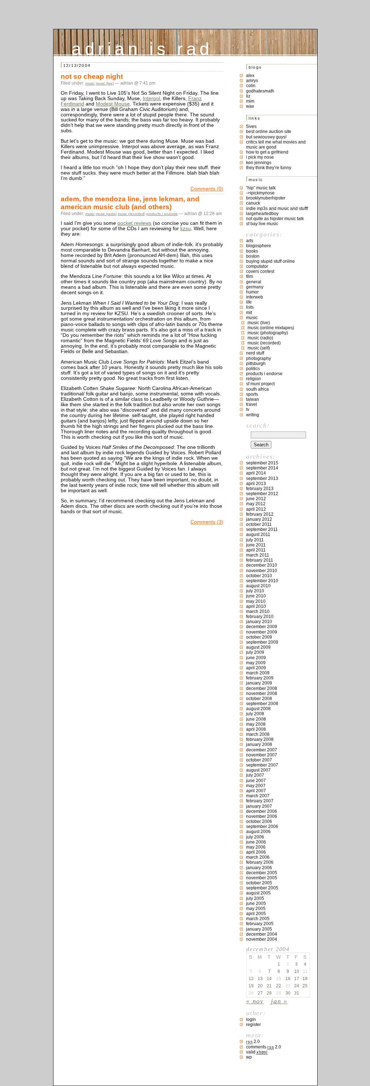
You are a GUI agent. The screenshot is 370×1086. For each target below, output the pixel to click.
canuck (253, 203)
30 (288, 993)
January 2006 (259, 867)
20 (260, 985)
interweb (254, 297)
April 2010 (256, 606)
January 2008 (259, 744)
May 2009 (256, 662)
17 (296, 978)
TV (247, 409)
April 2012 (256, 509)
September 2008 (262, 703)
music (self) (259, 348)
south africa (257, 389)
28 (269, 993)
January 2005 (259, 929)
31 (296, 993)
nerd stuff (255, 353)
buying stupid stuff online (270, 261)
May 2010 (256, 601)
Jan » (279, 1001)
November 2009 (261, 632)
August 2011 (258, 534)
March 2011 (257, 555)
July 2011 (255, 539)
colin (250, 85)
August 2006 (258, 831)
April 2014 (256, 473)
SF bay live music (262, 223)
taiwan (252, 399)
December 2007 (261, 749)
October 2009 (259, 637)
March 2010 (258, 611)
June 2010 (256, 595)
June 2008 (256, 719)
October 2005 (259, 882)
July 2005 (255, 898)
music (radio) (106, 214)
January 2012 (259, 519)
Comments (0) (206, 189)
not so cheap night (92, 76)
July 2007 (255, 775)
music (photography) (268, 332)
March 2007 (258, 795)
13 (260, 978)
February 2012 (260, 514)
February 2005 (260, 923)
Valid (256, 1052)
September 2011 (262, 529)
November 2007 (261, 754)
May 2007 (256, 785)
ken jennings (258, 162)
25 (304, 985)
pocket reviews (134, 223)
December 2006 (261, 811)
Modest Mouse (113, 104)
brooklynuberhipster (265, 198)
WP (249, 1057)
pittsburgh (256, 363)
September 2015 (262, 462)
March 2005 (258, 918)
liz (248, 96)
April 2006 (256, 852)
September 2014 (262, 468)
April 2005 (256, 913)
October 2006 (259, 821)
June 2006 (256, 842)
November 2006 (261, 816)
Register (253, 1024)
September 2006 (262, 826)
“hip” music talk (261, 187)
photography (258, 358)
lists (250, 307)
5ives (251, 126)
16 (288, 978)
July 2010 (255, 590)
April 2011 (256, 550)
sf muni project (260, 383)
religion (253, 378)
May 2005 (256, 908)
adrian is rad (142, 47)
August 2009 (258, 647)
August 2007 (258, 770)
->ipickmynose (260, 193)
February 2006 (260, 862)
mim (250, 101)
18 (304, 978)
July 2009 (255, 652)
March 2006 (258, 857)
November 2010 (261, 570)
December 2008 (261, 688)
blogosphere (258, 245)
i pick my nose (260, 157)
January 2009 (259, 683)
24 (296, 985)
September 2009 (262, 642)
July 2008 (255, 713)
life (249, 302)
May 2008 (256, 724)
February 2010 (260, 616)
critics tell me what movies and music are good (276, 144)
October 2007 (259, 760)
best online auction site (268, 131)
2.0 (253, 1041)
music (90, 83)
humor (252, 292)
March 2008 (258, 734)
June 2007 (256, 780)
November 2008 (261, 693)
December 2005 (261, 872)
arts (249, 240)
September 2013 (262, 478)
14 (269, 978)
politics (253, 368)
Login (251, 1019)
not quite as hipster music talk (275, 218)
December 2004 (261, 934)
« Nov (255, 1001)
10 (296, 971)
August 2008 (258, 708)
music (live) (105, 83)
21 (269, 985)
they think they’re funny (268, 167)
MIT (249, 312)
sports (252, 394)
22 (278, 985)
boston (252, 256)
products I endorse (162, 214)
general (253, 281)
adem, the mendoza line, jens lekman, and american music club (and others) (130, 203)
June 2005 (256, 903)
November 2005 (261, 877)
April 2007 (256, 790)
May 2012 (256, 503)
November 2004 (261, 939)
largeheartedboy (262, 213)
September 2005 (262, 887)
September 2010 (262, 580)
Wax (250, 106)
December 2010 (261, 565)
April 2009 (256, 667)
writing (252, 414)
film (249, 276)
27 (260, 993)
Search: (258, 425)
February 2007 (260, 800)
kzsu (185, 228)
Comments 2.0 (263, 1046)
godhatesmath (260, 91)
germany (254, 286)
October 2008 (259, 698)
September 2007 (262, 765)
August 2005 (258, 893)
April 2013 (256, 483)
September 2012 (262, 493)
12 (251, 978)
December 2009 (261, 626)
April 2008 (256, 729)
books (252, 251)
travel (251, 404)
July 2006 (255, 837)
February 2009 (260, 678)
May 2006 (256, 847)
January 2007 (259, 806)
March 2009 (258, 672)
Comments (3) (206, 522)
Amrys (252, 80)
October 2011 (259, 524)
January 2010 (259, 621)
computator (257, 266)
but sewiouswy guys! (266, 136)
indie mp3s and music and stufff (277, 208)
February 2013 (260, 488)
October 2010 (259, 575)
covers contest (260, 271)
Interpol (151, 98)
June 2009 (256, 657)
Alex (250, 75)
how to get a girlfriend (267, 152)
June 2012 (256, 498)
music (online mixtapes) (271, 327)
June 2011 (256, 545)
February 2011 (259, 560)
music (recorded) (131, 214)
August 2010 (258, 585)
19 (251, 985)
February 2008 (260, 739)
